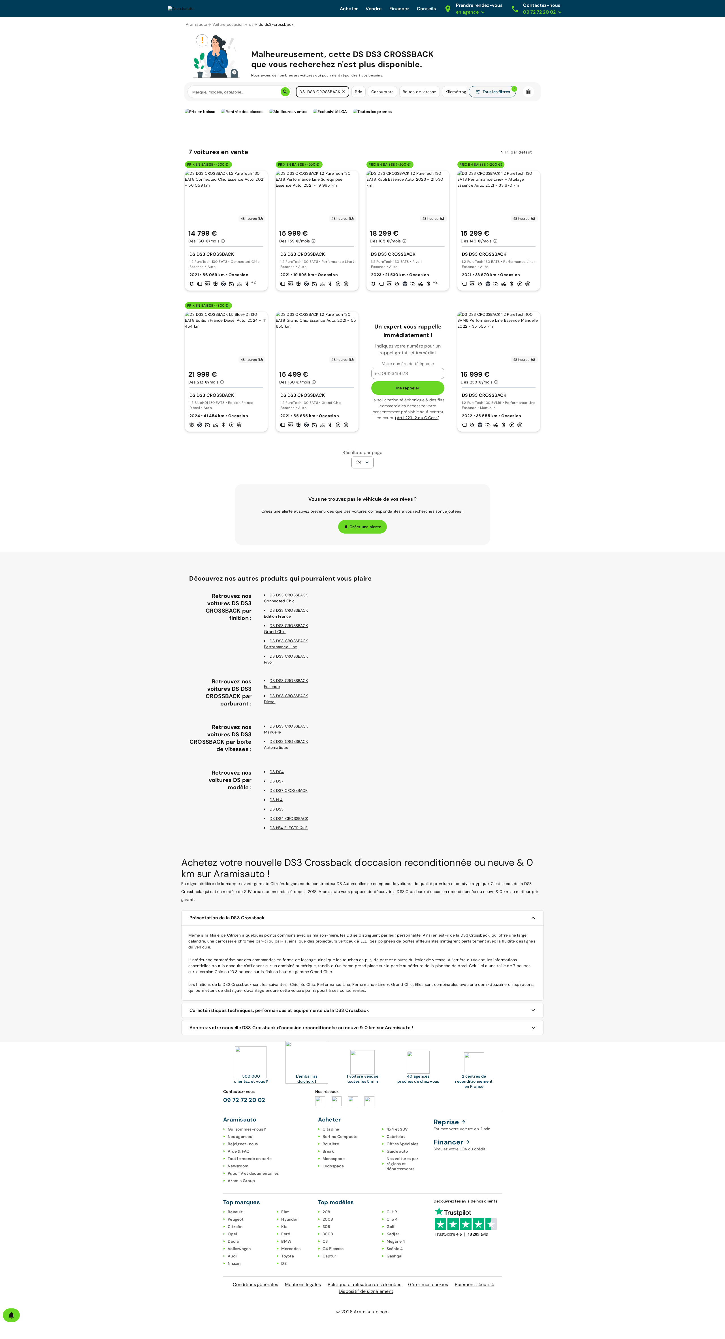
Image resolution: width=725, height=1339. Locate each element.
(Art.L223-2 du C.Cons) (417, 417)
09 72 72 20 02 (244, 1100)
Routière (331, 1143)
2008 (328, 1219)
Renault (235, 1211)
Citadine (331, 1129)
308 (326, 1226)
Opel (232, 1233)
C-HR (392, 1211)
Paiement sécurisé (474, 1284)
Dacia (233, 1241)
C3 (325, 1241)
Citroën (235, 1226)
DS (284, 1263)
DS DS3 (277, 809)
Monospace (334, 1158)
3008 (328, 1233)
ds (251, 24)
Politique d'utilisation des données (364, 1284)
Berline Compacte (340, 1136)
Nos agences (240, 1136)
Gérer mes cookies (428, 1284)
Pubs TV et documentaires (253, 1173)
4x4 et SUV (397, 1129)
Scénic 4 (395, 1248)
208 (326, 1211)
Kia (284, 1226)
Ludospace (333, 1166)
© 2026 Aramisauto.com (362, 1312)
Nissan (234, 1263)
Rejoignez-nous (243, 1143)
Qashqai (395, 1256)
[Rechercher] (285, 91)
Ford (285, 1233)
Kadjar (393, 1233)
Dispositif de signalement (366, 1291)
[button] (343, 91)
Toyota (287, 1256)
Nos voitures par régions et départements (403, 1163)
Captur (329, 1256)
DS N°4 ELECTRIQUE (289, 827)
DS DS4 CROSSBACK (289, 818)
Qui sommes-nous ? (247, 1129)
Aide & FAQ (239, 1151)
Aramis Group (241, 1180)
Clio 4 (392, 1219)
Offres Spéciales (403, 1143)
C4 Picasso (333, 1248)
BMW (286, 1241)
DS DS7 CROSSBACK (289, 790)
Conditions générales (255, 1284)
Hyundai (289, 1219)
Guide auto (397, 1151)
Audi (232, 1256)
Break (328, 1151)
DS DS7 (276, 781)
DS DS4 (277, 771)
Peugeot (236, 1219)
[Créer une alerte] (11, 1315)
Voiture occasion (228, 24)
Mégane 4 (396, 1241)
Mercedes (290, 1248)
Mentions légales (303, 1284)
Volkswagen (239, 1248)
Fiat (285, 1211)
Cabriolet (396, 1136)
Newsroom (238, 1166)
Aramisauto (196, 24)
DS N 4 (276, 799)
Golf (391, 1226)
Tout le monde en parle (250, 1158)
